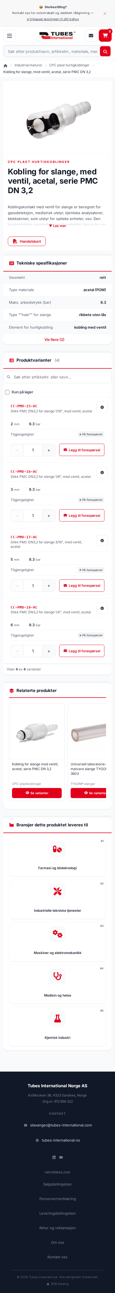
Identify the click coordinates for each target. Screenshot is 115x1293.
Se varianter (39, 793)
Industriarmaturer (28, 65)
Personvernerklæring (57, 1198)
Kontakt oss (57, 1257)
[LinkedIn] (54, 1157)
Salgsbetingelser (57, 1184)
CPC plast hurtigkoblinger (69, 65)
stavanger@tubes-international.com (61, 1125)
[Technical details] (102, 407)
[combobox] (57, 51)
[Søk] (105, 51)
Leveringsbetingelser (57, 1213)
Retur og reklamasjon (57, 1228)
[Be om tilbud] (91, 35)
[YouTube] (61, 1157)
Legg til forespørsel (84, 450)
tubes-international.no (61, 1140)
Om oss (57, 1242)
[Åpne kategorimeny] (9, 36)
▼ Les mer (57, 226)
